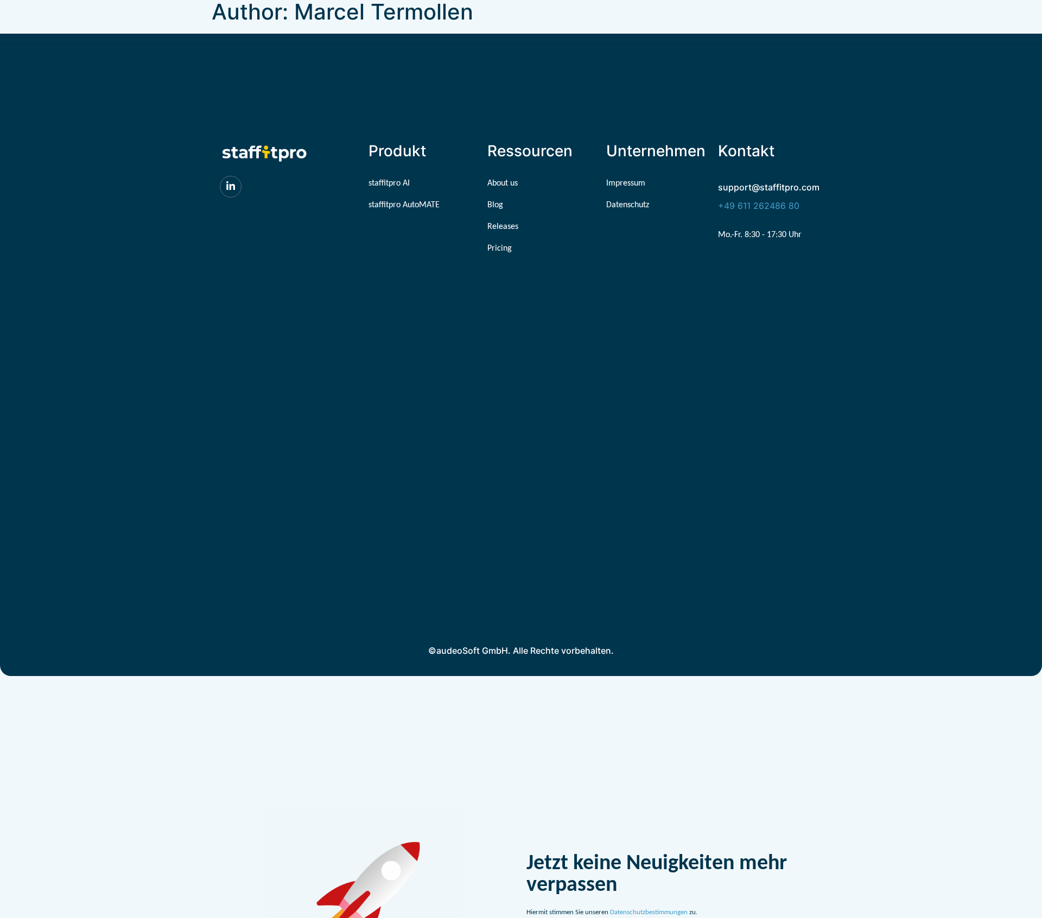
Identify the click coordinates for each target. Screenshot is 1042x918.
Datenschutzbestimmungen (649, 912)
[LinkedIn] (231, 186)
